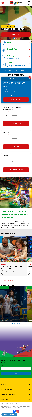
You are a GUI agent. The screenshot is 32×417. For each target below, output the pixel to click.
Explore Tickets (16, 34)
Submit (16, 373)
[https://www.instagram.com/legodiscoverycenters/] (17, 411)
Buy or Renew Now (16, 169)
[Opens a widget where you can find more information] (9, 414)
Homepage (3, 379)
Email (2, 365)
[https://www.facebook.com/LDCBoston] (14, 411)
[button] (14, 38)
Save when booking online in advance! (15, 70)
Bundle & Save (16, 99)
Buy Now (16, 147)
